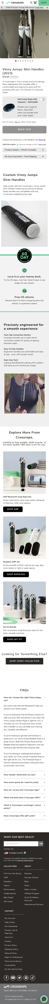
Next (47, 34)
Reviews (28, 874)
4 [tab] (23, 61)
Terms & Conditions (13, 961)
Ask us (17, 122)
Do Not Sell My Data (13, 969)
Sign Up (40, 843)
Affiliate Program (31, 894)
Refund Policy (11, 953)
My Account (10, 918)
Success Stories (31, 878)
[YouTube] (13, 977)
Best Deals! (8, 898)
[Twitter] (19, 977)
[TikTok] (32, 977)
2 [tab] (18, 61)
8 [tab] (32, 61)
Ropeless (8, 882)
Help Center (10, 922)
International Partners (33, 905)
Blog (26, 882)
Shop (43, 3)
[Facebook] (6, 977)
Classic (7, 886)
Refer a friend (30, 890)
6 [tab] (27, 61)
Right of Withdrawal (13, 957)
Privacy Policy (11, 945)
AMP (6, 878)
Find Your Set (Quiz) (12, 874)
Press (26, 886)
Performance (9, 890)
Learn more (42, 144)
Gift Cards (8, 902)
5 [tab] (25, 61)
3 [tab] (20, 61)
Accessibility (10, 965)
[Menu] (2, 2)
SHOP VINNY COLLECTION (24, 661)
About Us (9, 937)
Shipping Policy (11, 949)
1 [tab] (15, 61)
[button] (44, 999)
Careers (8, 941)
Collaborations (10, 894)
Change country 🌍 (17, 853)
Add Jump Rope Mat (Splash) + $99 (27, 107)
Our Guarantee (11, 926)
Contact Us (8, 849)
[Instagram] (26, 977)
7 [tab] (30, 61)
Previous (2, 34)
